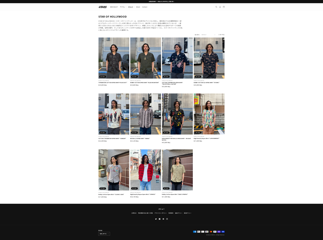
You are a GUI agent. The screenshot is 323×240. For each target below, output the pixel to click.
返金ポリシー (178, 213)
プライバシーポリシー (161, 213)
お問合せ (134, 213)
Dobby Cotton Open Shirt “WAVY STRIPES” (175, 194)
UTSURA (212, 234)
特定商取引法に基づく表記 (145, 213)
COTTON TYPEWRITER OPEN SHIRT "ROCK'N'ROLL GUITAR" (172, 83)
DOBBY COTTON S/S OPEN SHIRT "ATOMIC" (207, 82)
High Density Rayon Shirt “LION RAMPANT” (207, 138)
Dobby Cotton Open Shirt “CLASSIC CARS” (111, 194)
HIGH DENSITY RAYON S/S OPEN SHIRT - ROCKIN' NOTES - (176, 139)
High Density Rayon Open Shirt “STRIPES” (143, 194)
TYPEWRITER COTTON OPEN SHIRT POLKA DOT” (112, 82)
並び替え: (197, 34)
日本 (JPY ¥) (103, 234)
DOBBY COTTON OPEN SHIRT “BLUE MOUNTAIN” (144, 82)
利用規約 (170, 213)
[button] (216, 7)
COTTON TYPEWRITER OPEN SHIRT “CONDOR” (112, 138)
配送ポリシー (187, 213)
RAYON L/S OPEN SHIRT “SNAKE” (140, 138)
